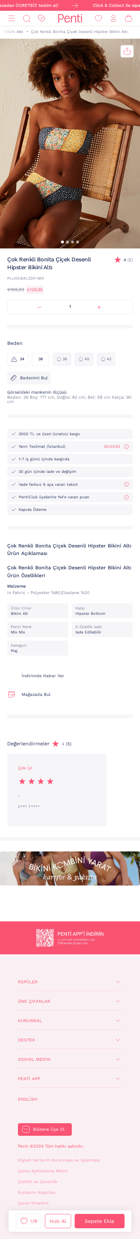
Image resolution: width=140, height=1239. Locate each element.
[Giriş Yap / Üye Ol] (113, 18)
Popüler (28, 981)
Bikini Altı (14, 31)
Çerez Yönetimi (33, 1203)
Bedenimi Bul (34, 377)
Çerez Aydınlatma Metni (42, 1170)
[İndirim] (41, 18)
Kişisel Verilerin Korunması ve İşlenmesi (59, 1160)
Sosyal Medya (34, 1059)
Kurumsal (30, 1020)
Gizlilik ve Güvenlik (37, 1181)
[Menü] (11, 18)
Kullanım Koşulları (37, 1192)
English (27, 1099)
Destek (26, 1040)
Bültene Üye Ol (49, 1129)
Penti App (29, 1078)
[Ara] (26, 18)
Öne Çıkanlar (34, 1001)
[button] (62, 242)
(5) (128, 259)
